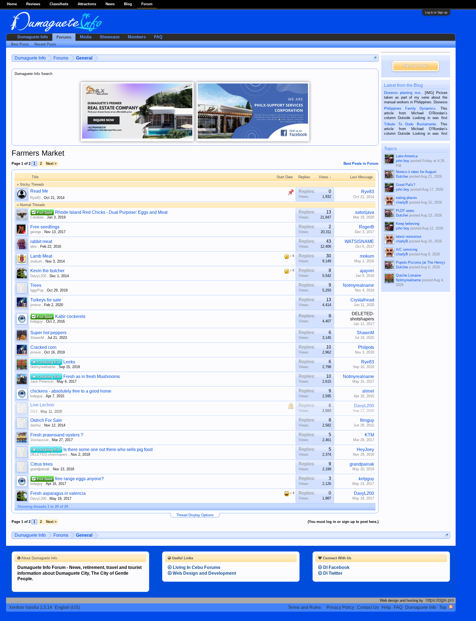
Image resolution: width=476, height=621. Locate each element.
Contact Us (368, 607)
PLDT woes (405, 211)
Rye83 (35, 198)
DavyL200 (38, 276)
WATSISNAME (359, 241)
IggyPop (37, 290)
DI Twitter (332, 573)
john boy (402, 161)
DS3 (33, 411)
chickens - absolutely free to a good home (70, 391)
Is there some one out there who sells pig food (108, 449)
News (110, 4)
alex (33, 246)
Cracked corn (43, 347)
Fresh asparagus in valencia (58, 493)
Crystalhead (362, 300)
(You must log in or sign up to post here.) (343, 522)
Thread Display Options (195, 515)
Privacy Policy (340, 607)
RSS (451, 607)
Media (85, 37)
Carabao (37, 217)
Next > (51, 163)
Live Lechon (42, 405)
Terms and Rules (304, 607)
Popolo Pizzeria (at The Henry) (420, 262)
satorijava (364, 212)
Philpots (366, 347)
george (35, 232)
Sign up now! (415, 66)
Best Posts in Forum (361, 163)
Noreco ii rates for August (416, 172)
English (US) (67, 607)
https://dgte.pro (440, 600)
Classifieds (59, 4)
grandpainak (40, 469)
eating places (406, 198)
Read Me (39, 191)
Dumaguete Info (32, 37)
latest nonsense (408, 236)
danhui (35, 425)
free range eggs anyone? (79, 478)
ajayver (367, 270)
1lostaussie (39, 440)
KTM (369, 435)
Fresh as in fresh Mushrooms (91, 376)
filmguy (367, 420)
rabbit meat (41, 241)
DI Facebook (336, 567)
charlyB (402, 202)
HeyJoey (365, 449)
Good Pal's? (405, 185)
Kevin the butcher (47, 270)
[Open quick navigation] (375, 58)
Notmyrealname (358, 285)
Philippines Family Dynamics (410, 108)
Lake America (407, 156)
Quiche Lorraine (408, 275)
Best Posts (20, 44)
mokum (36, 261)
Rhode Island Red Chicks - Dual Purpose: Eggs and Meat (111, 212)
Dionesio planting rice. (402, 93)
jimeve (35, 305)
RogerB (366, 227)
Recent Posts (45, 44)
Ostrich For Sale (46, 420)
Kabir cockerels (70, 316)
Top (442, 607)
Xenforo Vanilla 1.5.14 (30, 607)
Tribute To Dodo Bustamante (410, 124)
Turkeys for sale (45, 300)
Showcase (110, 37)
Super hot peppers (48, 332)
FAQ (158, 37)
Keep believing (407, 224)
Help (386, 607)
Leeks (69, 362)
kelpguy (36, 321)
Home (12, 4)
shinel (368, 391)
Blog (128, 4)
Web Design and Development (204, 573)
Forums (63, 37)
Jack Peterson (41, 381)
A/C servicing (406, 249)
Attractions (87, 4)
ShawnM (37, 338)
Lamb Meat (41, 256)
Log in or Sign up (436, 12)
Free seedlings (45, 227)
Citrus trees (41, 464)
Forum (147, 4)
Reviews (33, 4)
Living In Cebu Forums (196, 567)
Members (137, 37)
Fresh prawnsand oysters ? (56, 435)
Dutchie (402, 176)
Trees (35, 285)
